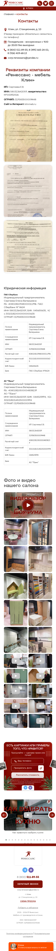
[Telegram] (25, 788)
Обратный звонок (28, 884)
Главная (9, 14)
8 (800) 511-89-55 (18, 50)
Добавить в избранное (28, 908)
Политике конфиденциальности (29, 781)
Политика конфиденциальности (19, 934)
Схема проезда (28, 901)
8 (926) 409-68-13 (17, 53)
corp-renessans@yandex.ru (23, 58)
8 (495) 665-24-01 (38, 50)
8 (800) (28, 877)
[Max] (30, 788)
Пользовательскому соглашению (22, 783)
